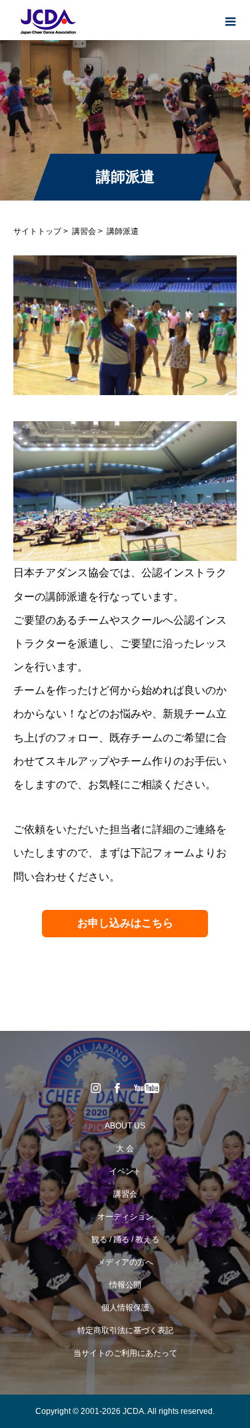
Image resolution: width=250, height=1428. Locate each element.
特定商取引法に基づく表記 (125, 1330)
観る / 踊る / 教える (125, 1239)
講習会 (84, 231)
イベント (125, 1171)
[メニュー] (230, 20)
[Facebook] (116, 1087)
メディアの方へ (125, 1262)
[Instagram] (95, 1087)
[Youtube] (146, 1087)
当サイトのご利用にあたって (125, 1353)
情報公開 (125, 1285)
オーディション (125, 1216)
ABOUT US (125, 1125)
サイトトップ (37, 231)
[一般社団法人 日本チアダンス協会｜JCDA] (46, 20)
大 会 (125, 1148)
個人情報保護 (125, 1307)
